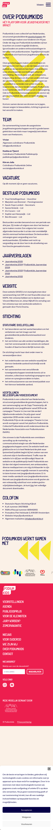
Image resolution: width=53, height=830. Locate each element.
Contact (8, 654)
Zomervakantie (12, 626)
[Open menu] (48, 5)
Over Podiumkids (13, 649)
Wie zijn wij (10, 644)
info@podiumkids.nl (34, 518)
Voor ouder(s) (12, 639)
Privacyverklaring (24, 722)
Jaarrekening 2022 (14, 276)
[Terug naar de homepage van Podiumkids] (6, 4)
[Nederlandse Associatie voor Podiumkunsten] (11, 708)
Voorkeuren (26, 824)
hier (32, 485)
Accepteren (26, 809)
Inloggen (40, 4)
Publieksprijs (12, 611)
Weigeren (26, 817)
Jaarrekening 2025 (14, 261)
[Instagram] (5, 685)
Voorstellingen (13, 602)
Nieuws (7, 635)
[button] (49, 769)
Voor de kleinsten (14, 616)
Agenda (7, 606)
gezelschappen (35, 36)
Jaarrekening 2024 (14, 264)
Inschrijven (35, 671)
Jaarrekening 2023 (14, 270)
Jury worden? (11, 621)
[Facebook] (12, 685)
